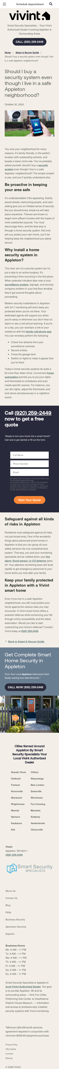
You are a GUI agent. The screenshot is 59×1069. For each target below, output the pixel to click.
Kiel (13, 829)
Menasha (35, 810)
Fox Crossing (38, 804)
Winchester (37, 797)
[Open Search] (50, 3)
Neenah (15, 810)
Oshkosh (16, 778)
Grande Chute (18, 772)
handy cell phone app (38, 331)
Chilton (35, 772)
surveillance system (16, 284)
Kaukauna (16, 823)
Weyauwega (37, 778)
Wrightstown (18, 804)
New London (37, 784)
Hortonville (17, 791)
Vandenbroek (38, 823)
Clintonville (37, 829)
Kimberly (35, 816)
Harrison (15, 816)
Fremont (15, 784)
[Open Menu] (4, 4)
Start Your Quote (29, 500)
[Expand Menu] (33, 21)
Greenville (36, 791)
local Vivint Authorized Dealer (23, 986)
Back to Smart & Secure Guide (26, 641)
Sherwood (16, 797)
